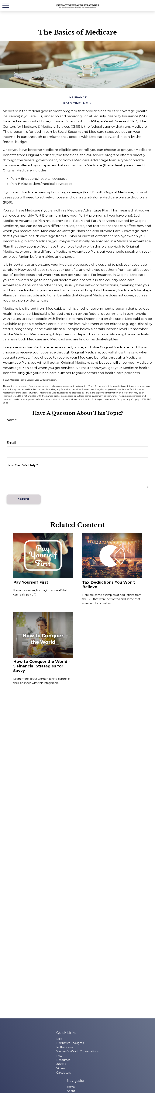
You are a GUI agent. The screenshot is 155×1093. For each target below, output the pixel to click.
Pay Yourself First (30, 582)
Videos (60, 1068)
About (71, 1091)
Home (71, 1086)
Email (11, 442)
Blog (59, 1039)
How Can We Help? (22, 465)
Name (12, 420)
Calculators (63, 1072)
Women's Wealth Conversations (77, 1051)
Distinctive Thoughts (70, 1043)
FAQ (59, 1056)
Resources (63, 1060)
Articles (61, 1064)
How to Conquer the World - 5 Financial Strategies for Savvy (41, 666)
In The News (64, 1047)
